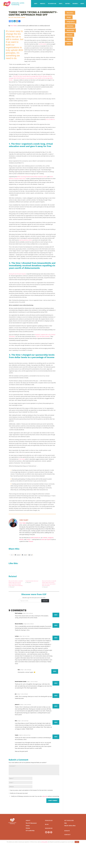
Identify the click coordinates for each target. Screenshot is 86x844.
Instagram (50, 537)
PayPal (48, 539)
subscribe (44, 796)
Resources (75, 3)
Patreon (31, 541)
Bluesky (21, 539)
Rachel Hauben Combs (20, 681)
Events (60, 3)
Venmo (43, 539)
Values (28, 825)
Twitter (28, 539)
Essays (15, 17)
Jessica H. (17, 704)
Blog (47, 824)
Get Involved (69, 820)
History (28, 828)
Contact (67, 834)
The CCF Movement (31, 823)
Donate (82, 3)
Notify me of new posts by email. (19, 793)
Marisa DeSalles (19, 623)
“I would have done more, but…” (32, 581)
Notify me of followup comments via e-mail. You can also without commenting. (35, 796)
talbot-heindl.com (35, 537)
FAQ (65, 823)
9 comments (23, 17)
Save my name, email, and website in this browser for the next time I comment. (31, 790)
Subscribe (45, 600)
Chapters (67, 3)
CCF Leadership (30, 830)
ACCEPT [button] (76, 841)
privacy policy (44, 841)
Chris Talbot (13, 25)
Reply (55, 615)
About (35, 3)
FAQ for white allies (69, 825)
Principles (42, 3)
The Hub (18, 17)
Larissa (17, 636)
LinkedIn (45, 537)
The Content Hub (52, 3)
